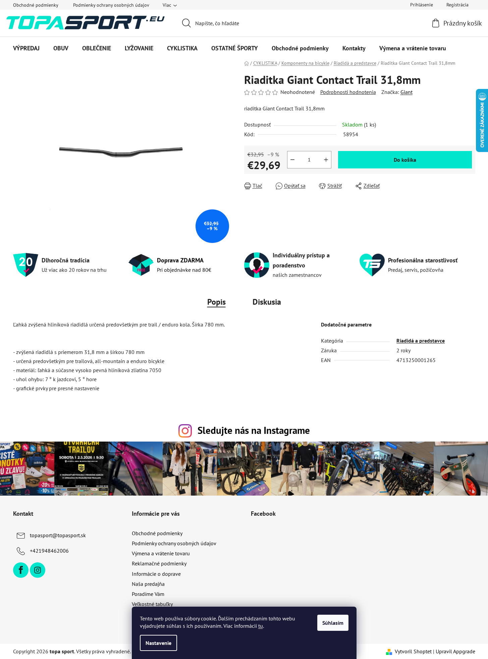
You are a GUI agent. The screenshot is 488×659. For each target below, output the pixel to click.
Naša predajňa (148, 583)
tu (260, 625)
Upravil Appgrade (455, 651)
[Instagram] (37, 570)
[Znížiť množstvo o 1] (292, 159)
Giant (406, 92)
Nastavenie (158, 643)
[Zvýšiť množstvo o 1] (326, 159)
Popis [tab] (216, 302)
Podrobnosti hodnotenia (348, 92)
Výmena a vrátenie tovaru (161, 553)
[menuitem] (26, 48)
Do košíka (405, 159)
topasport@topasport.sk (58, 535)
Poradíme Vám (148, 594)
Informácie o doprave (156, 573)
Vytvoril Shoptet (413, 651)
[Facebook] (21, 570)
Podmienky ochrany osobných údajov (111, 5)
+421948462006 (49, 550)
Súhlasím (332, 622)
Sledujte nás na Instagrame (254, 430)
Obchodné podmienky (35, 5)
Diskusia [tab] (267, 302)
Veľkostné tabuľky (152, 604)
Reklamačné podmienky (159, 563)
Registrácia (457, 5)
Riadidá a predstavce (420, 340)
